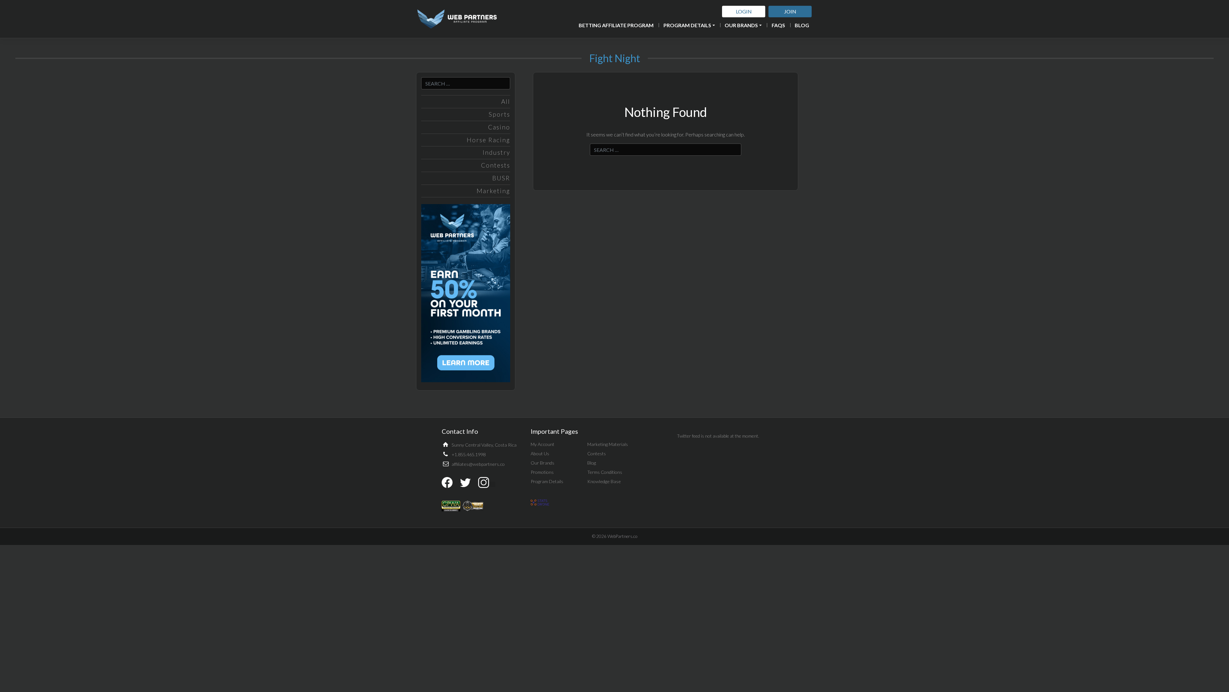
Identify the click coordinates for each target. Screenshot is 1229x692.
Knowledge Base (604, 481)
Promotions (542, 472)
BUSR (501, 178)
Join (790, 11)
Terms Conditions (604, 472)
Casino (499, 127)
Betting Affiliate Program (616, 25)
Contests (495, 165)
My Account (542, 444)
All (505, 101)
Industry (496, 152)
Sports (499, 114)
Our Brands (741, 25)
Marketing (493, 190)
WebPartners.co (622, 536)
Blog (802, 25)
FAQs (778, 25)
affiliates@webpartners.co (478, 464)
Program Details (687, 25)
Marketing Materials (607, 444)
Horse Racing (488, 140)
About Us (540, 453)
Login (744, 11)
